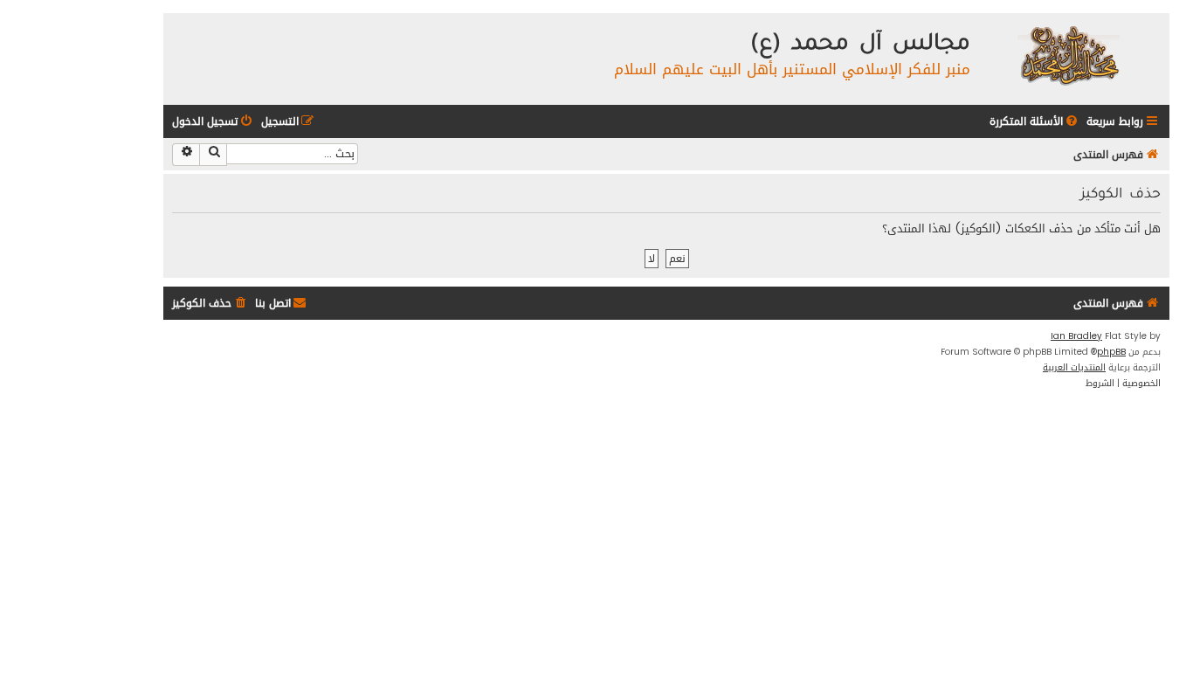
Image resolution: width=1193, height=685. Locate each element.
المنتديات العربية (1074, 368)
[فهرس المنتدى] (1067, 54)
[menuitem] (1035, 122)
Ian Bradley (1076, 336)
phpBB (1111, 352)
